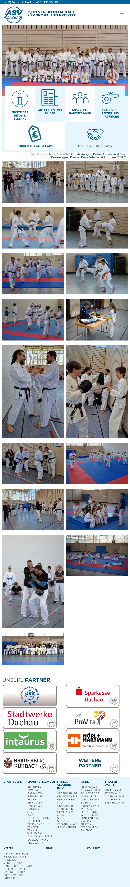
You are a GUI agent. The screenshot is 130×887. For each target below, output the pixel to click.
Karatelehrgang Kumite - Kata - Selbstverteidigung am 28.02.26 (88, 157)
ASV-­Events (112, 799)
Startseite (63, 154)
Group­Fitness (67, 796)
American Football (34, 789)
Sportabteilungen (80, 154)
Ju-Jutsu (33, 811)
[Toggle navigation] (122, 15)
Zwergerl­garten (89, 823)
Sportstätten (13, 859)
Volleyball (35, 833)
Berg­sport (35, 796)
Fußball (33, 805)
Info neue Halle (15, 869)
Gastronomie (114, 796)
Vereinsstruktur (16, 862)
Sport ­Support (63, 820)
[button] (20, 104)
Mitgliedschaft (15, 856)
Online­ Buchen (15, 872)
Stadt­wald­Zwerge (89, 829)
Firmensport (66, 827)
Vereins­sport (67, 793)
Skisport (33, 821)
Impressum (12, 878)
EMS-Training (66, 824)
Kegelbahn (35, 842)
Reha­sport (65, 805)
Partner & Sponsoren (20, 866)
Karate (97, 154)
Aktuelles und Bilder (114, 154)
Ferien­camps (90, 805)
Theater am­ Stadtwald (113, 792)
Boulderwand (38, 839)
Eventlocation (115, 802)
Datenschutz (13, 875)
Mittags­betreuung (89, 810)
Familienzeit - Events (91, 801)
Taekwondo (36, 824)
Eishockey (34, 802)
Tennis (32, 830)
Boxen (32, 799)
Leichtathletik (38, 818)
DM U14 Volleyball (40, 836)
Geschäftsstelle (16, 853)
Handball (34, 808)
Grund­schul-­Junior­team (91, 816)
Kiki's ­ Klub (88, 796)
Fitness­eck (65, 808)
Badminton (35, 793)
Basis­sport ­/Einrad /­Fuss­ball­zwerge (91, 790)
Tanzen (32, 827)
